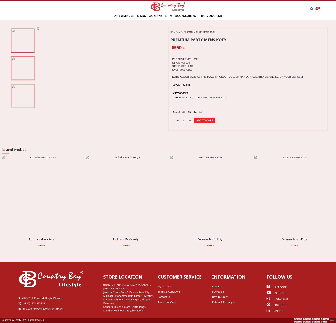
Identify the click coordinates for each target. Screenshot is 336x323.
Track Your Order (167, 302)
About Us (217, 286)
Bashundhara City (139, 292)
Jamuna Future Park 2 (115, 292)
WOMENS (155, 15)
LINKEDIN (279, 311)
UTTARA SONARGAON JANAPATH (131, 284)
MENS (141, 15)
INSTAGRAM (281, 299)
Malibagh (108, 295)
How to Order (220, 297)
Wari (121, 299)
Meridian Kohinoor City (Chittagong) (123, 310)
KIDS (169, 15)
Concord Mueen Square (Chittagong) (124, 306)
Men (181, 32)
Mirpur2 (148, 295)
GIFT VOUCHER (210, 15)
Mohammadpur (124, 295)
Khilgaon (146, 299)
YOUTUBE (279, 293)
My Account (164, 286)
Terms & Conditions (169, 291)
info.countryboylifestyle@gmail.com (43, 308)
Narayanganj (133, 299)
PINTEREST (280, 305)
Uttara (107, 284)
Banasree (108, 303)
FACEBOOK (280, 287)
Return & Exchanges (223, 302)
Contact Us (164, 297)
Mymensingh (110, 299)
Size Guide (218, 291)
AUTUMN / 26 (124, 15)
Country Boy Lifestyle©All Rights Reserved (23, 319)
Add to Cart (204, 120)
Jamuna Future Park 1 (115, 288)
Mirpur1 (138, 295)
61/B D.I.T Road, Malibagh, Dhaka (41, 298)
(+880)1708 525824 (34, 303)
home (173, 32)
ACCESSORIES (185, 15)
